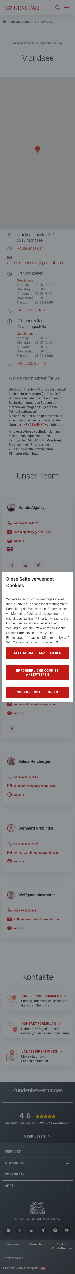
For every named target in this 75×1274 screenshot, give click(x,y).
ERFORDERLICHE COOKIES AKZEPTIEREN (37, 672)
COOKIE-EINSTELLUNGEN (37, 692)
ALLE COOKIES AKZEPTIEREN (38, 653)
